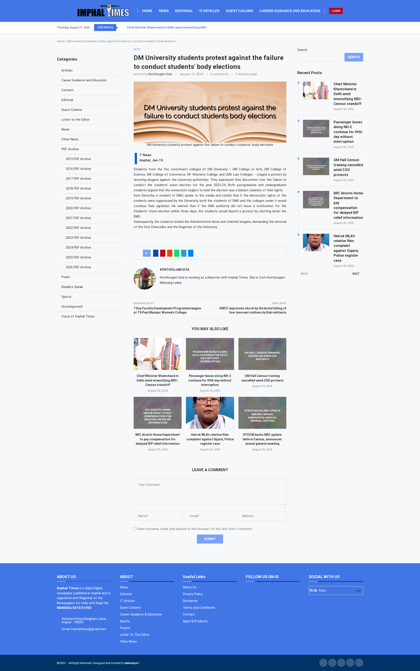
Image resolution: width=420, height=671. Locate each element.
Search (302, 50)
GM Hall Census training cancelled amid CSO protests (348, 167)
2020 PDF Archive (78, 208)
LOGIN (336, 10)
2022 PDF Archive (78, 228)
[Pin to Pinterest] (162, 253)
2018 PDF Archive (78, 188)
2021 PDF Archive (78, 218)
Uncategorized (71, 306)
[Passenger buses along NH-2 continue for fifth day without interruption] (210, 354)
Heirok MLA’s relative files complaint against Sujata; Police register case (210, 439)
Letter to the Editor (75, 120)
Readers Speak (72, 287)
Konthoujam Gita (160, 74)
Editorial (184, 11)
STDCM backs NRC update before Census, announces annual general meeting (262, 439)
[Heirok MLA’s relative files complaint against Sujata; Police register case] (210, 413)
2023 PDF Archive (78, 238)
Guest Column (239, 11)
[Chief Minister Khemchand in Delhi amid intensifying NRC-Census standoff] (158, 354)
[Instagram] (357, 27)
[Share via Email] (190, 253)
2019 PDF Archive (78, 198)
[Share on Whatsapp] (176, 253)
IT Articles (209, 11)
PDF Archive (70, 149)
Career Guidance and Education (289, 11)
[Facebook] (352, 27)
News (164, 11)
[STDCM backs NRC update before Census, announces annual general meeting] (262, 413)
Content (67, 90)
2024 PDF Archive (78, 247)
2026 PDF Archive (78, 267)
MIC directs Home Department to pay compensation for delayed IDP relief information (157, 439)
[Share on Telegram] (183, 253)
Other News (70, 139)
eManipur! (132, 663)
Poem (65, 277)
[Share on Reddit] (169, 253)
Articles (67, 70)
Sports (66, 297)
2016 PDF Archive (78, 169)
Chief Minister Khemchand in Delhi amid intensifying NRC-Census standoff (179, 27)
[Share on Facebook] (155, 253)
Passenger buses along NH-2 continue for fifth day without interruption (209, 380)
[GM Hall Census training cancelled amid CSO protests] (262, 354)
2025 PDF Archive (78, 257)
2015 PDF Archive (78, 159)
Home (147, 11)
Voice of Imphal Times (78, 316)
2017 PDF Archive (78, 179)
